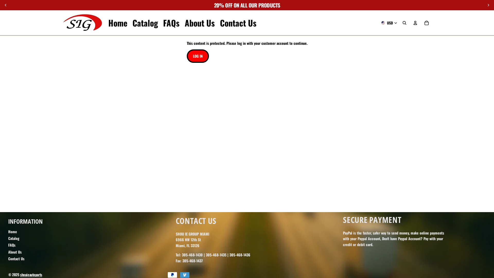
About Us (15, 252)
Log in (198, 56)
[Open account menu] (415, 23)
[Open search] (404, 23)
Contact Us (16, 258)
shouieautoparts (31, 274)
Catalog (13, 238)
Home (12, 231)
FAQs (11, 245)
